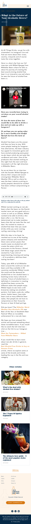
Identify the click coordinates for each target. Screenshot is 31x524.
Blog (3, 11)
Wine (2, 481)
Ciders (2, 478)
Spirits (2, 483)
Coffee (12, 478)
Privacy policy (16, 521)
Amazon (13, 481)
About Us (13, 483)
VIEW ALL (15, 470)
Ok (11, 521)
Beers (2, 476)
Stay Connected (15, 502)
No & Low (13, 476)
